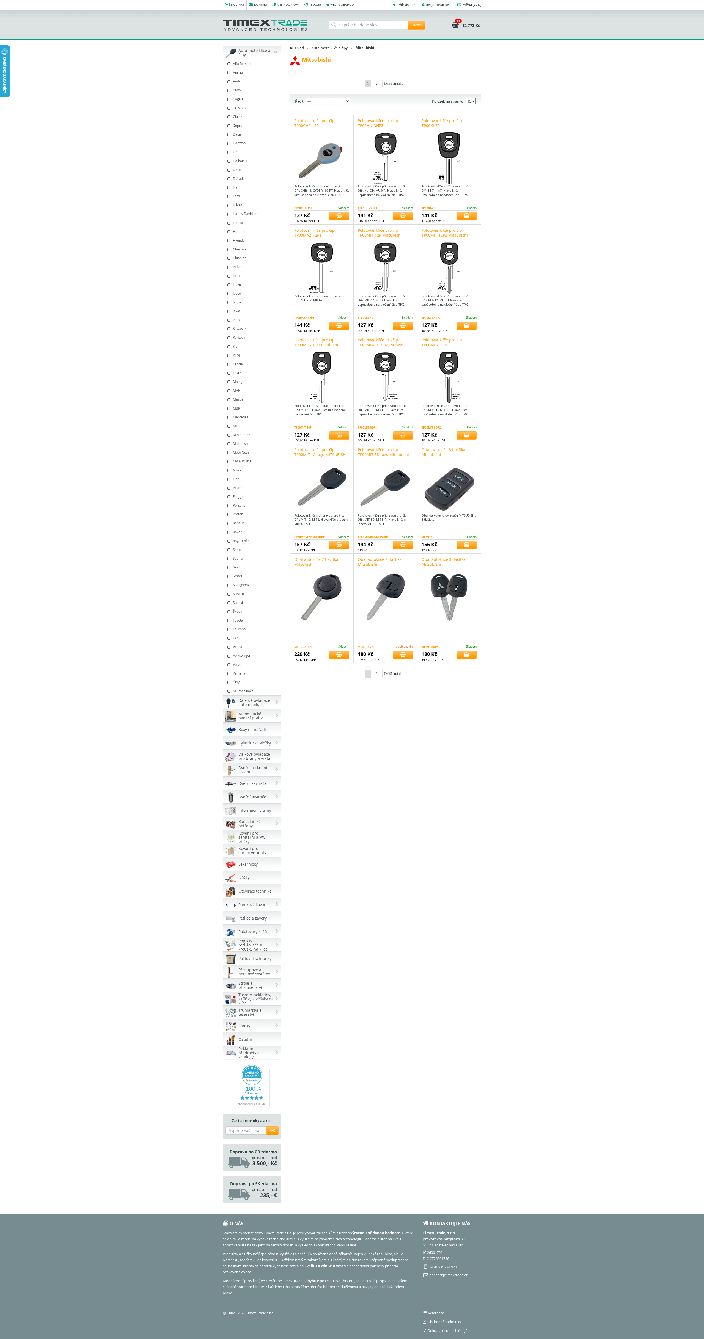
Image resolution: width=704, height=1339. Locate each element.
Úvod (299, 47)
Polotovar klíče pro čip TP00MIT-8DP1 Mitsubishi (381, 342)
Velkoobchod (342, 4)
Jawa (236, 311)
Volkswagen (242, 655)
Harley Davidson (245, 213)
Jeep (236, 320)
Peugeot (239, 487)
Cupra (237, 125)
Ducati (238, 178)
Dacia (237, 134)
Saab (237, 549)
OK (272, 1130)
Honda (238, 222)
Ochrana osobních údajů (447, 1330)
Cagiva (238, 99)
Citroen (238, 116)
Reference (436, 1312)
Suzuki (238, 602)
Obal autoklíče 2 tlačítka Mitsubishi (316, 562)
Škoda (237, 611)
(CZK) (472, 4)
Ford (236, 196)
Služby (316, 4)
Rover (237, 532)
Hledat (417, 25)
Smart (237, 576)
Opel (236, 479)
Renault (238, 523)
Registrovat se (437, 4)
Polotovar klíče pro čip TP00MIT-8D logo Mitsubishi (383, 452)
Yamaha (239, 673)
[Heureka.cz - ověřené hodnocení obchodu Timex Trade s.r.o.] (252, 1087)
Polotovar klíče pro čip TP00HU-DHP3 (378, 123)
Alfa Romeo (242, 63)
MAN (237, 390)
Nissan (238, 470)
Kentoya (239, 337)
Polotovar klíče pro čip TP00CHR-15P (314, 123)
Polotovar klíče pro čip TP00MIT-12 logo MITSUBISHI (320, 452)
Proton (238, 514)
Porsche (239, 505)
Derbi (237, 169)
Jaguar (238, 302)
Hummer (240, 231)
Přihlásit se (406, 4)
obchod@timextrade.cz (448, 1274)
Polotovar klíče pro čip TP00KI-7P (442, 123)
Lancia (238, 364)
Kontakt (261, 4)
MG (235, 426)
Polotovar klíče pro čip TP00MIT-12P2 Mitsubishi (445, 233)
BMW (237, 90)
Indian (237, 266)
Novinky (237, 4)
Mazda (238, 399)
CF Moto (239, 108)
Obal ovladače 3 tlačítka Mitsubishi (443, 452)
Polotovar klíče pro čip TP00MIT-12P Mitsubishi (380, 233)
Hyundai (239, 240)
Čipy (236, 682)
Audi (236, 81)
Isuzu (237, 284)
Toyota (238, 620)
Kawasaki (240, 328)
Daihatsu (240, 161)
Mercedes (240, 417)
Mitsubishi (241, 443)
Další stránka (393, 83)
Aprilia (238, 72)
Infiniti (237, 275)
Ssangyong (241, 584)
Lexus (237, 373)
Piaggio (238, 496)
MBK (236, 408)
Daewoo (239, 143)
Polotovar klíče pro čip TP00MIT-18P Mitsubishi (316, 342)
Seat (236, 567)
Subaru (238, 594)
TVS (236, 638)
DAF (236, 152)
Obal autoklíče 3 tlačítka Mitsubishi (444, 562)
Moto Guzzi (241, 452)
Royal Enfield (242, 541)
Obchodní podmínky (444, 1321)
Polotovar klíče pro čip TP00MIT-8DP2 (442, 342)
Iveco (237, 293)
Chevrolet (240, 249)
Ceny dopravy (288, 4)
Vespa (237, 646)
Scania (238, 558)
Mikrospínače (243, 691)
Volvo (237, 664)
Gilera (237, 205)
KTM (236, 355)
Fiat (235, 187)
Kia (235, 346)
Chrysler (239, 258)
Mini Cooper (242, 434)
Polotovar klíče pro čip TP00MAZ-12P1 (314, 233)
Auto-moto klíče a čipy (330, 47)
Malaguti (239, 381)
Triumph (239, 629)
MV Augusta (242, 461)
